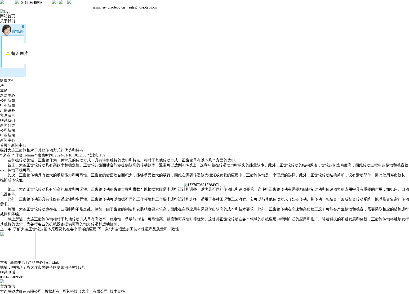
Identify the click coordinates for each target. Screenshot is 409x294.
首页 (4, 145)
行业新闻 (7, 105)
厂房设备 (7, 110)
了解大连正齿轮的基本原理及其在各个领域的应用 (55, 229)
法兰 (4, 86)
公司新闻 (7, 100)
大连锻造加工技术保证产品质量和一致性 (145, 229)
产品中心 (35, 262)
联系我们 (7, 120)
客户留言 (7, 115)
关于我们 (7, 21)
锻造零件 (7, 81)
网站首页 (7, 16)
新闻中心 (7, 96)
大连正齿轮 (28, 165)
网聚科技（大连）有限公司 (85, 291)
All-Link (52, 262)
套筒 (4, 91)
